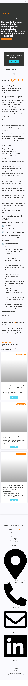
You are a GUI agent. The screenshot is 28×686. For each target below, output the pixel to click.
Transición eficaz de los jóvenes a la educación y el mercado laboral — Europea (13, 388)
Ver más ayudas (6, 342)
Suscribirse (14, 61)
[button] (25, 2)
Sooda (18, 529)
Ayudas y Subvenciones (17, 18)
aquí (14, 322)
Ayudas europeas (7, 18)
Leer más (14, 397)
